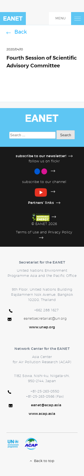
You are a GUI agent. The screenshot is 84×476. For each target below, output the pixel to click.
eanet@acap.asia (46, 405)
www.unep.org (42, 327)
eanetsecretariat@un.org (45, 318)
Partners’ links (41, 202)
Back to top (43, 461)
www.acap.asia (42, 413)
